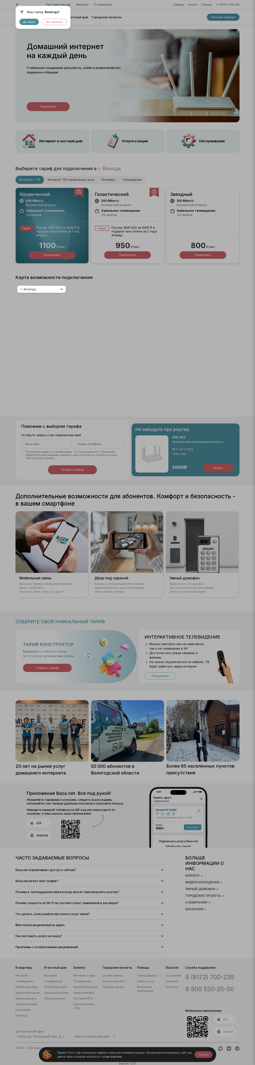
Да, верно (29, 21)
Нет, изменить (54, 21)
